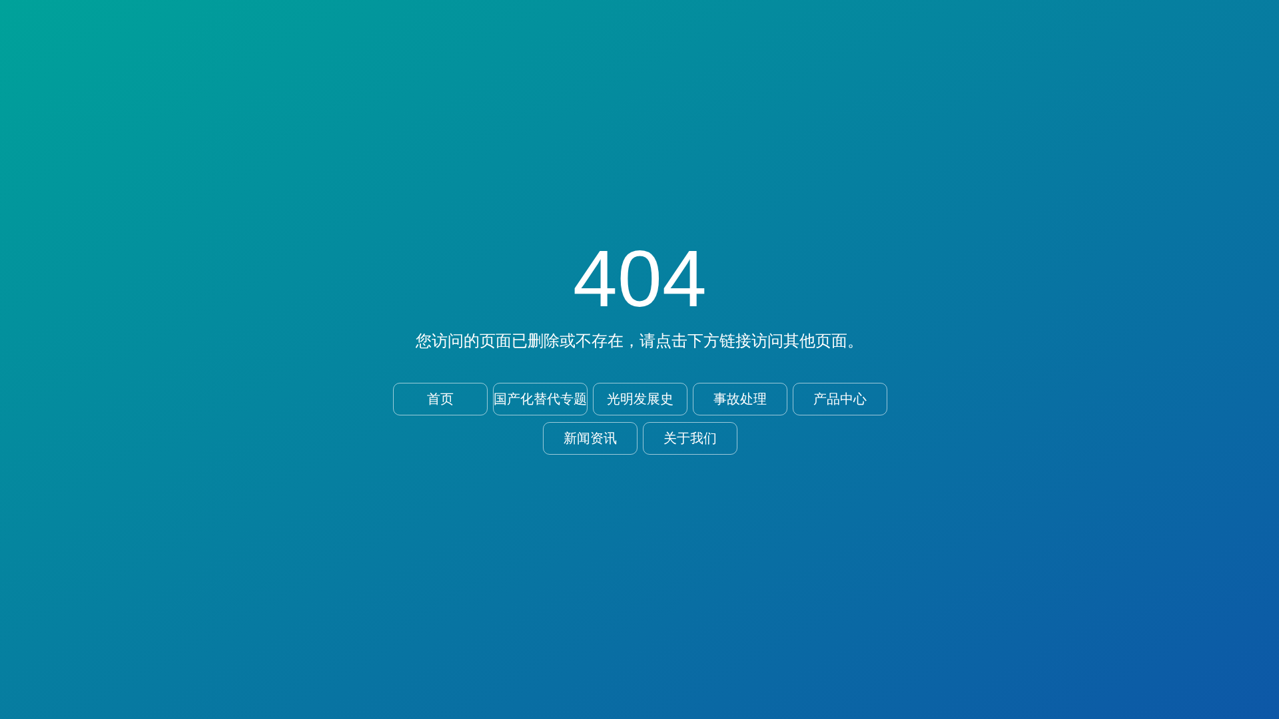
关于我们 (690, 438)
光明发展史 (640, 398)
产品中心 (840, 398)
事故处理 (740, 398)
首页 (440, 398)
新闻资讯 (590, 438)
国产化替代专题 (540, 398)
